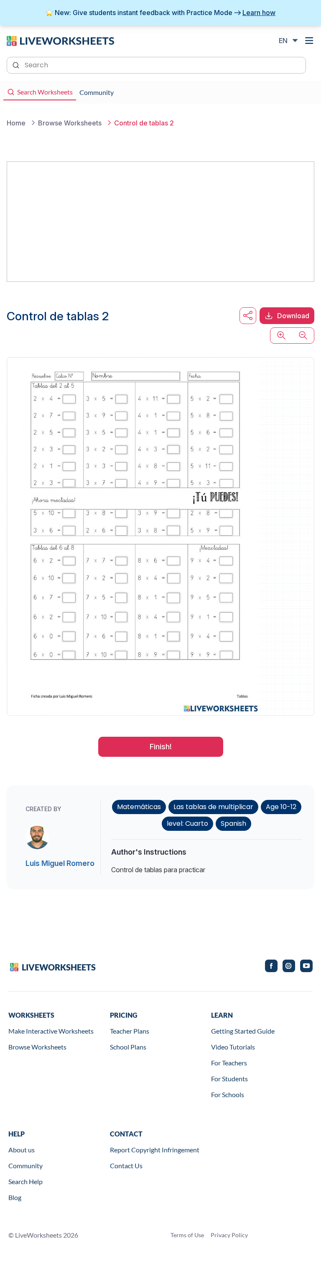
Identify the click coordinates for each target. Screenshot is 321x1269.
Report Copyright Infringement (154, 1150)
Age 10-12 (281, 807)
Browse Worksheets (37, 1047)
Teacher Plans (129, 1031)
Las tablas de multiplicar (213, 807)
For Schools (227, 1094)
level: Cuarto (187, 823)
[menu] (309, 41)
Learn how (258, 12)
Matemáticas (139, 807)
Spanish (233, 823)
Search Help (25, 1181)
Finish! (161, 746)
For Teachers (229, 1063)
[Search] (17, 64)
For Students (229, 1079)
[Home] (60, 40)
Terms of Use (187, 1234)
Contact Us (126, 1165)
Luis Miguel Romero (59, 863)
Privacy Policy (229, 1234)
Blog (14, 1197)
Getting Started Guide (243, 1031)
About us (21, 1150)
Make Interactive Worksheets (51, 1031)
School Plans (128, 1047)
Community (25, 1165)
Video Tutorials (233, 1047)
